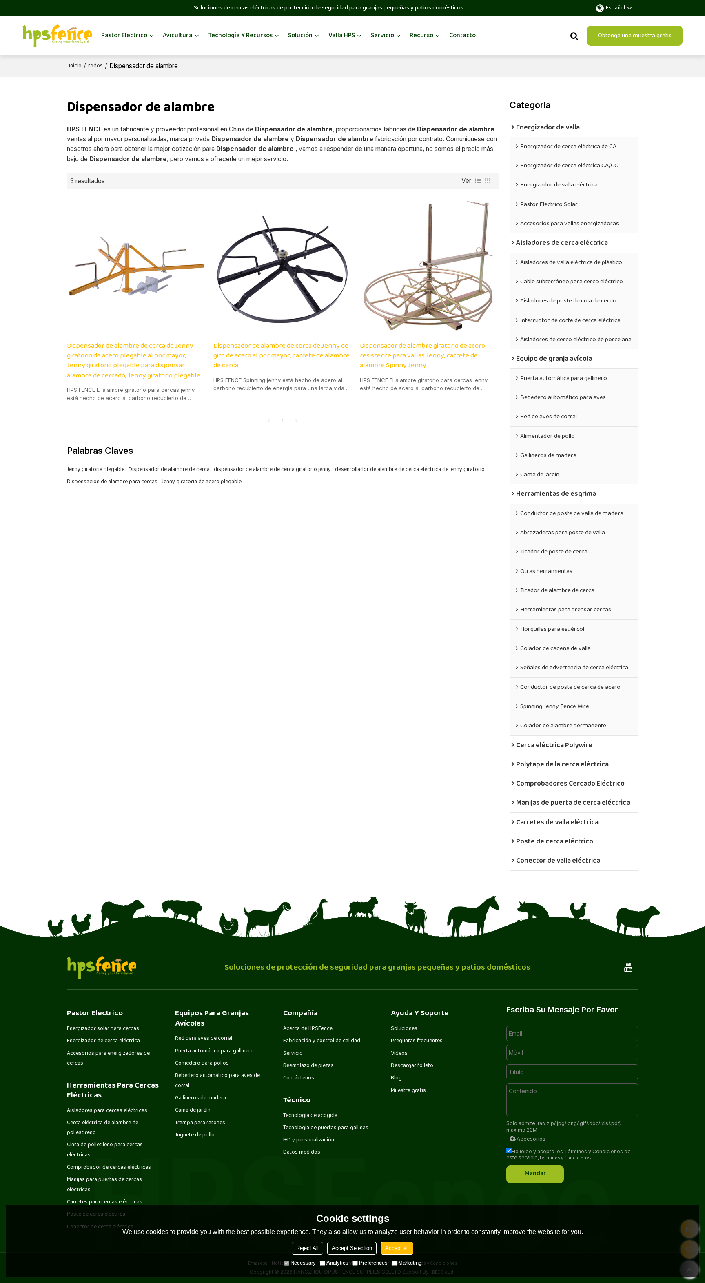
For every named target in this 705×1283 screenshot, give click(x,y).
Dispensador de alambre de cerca (169, 470)
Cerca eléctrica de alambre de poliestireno (102, 1128)
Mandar (535, 1173)
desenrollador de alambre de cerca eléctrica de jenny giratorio (410, 470)
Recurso (421, 35)
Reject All (307, 1248)
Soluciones (404, 1029)
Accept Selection (352, 1248)
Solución (300, 35)
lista (478, 181)
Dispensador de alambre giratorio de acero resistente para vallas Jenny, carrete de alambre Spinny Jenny (422, 356)
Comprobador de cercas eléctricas (109, 1167)
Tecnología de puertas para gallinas (325, 1128)
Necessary (303, 1263)
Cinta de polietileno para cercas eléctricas (105, 1150)
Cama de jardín (193, 1110)
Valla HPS (341, 35)
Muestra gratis (408, 1091)
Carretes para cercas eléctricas (104, 1202)
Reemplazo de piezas (308, 1066)
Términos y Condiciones (565, 1158)
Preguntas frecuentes (417, 1041)
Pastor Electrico (124, 35)
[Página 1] (269, 421)
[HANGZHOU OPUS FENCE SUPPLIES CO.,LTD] (57, 36)
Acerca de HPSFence (308, 1029)
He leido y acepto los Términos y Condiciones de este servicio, (568, 1154)
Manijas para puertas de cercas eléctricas (104, 1184)
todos (95, 66)
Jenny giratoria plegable (95, 470)
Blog (396, 1078)
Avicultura (178, 35)
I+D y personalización (308, 1140)
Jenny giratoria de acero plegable (202, 482)
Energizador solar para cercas (103, 1029)
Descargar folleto (412, 1066)
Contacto (462, 35)
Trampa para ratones (200, 1123)
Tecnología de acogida (310, 1116)
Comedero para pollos (202, 1063)
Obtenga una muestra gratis (635, 35)
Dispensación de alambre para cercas (112, 482)
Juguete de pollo (195, 1135)
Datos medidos (301, 1152)
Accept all (397, 1248)
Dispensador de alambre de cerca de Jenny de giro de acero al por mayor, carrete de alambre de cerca (281, 356)
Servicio (382, 35)
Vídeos (399, 1054)
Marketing (409, 1263)
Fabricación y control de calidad (321, 1041)
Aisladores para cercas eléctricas (107, 1111)
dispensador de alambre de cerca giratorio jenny (272, 470)
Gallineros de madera (200, 1098)
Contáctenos (298, 1078)
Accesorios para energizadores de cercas (108, 1058)
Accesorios (531, 1138)
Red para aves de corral (203, 1038)
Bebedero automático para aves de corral (217, 1080)
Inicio (75, 66)
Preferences (373, 1263)
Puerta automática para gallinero (214, 1051)
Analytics (337, 1263)
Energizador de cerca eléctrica (103, 1041)
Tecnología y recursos (240, 35)
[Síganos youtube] (628, 968)
